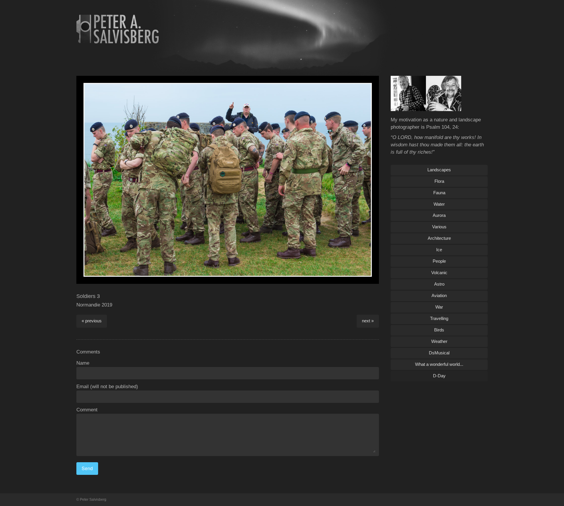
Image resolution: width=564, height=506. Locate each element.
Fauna (439, 192)
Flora (439, 181)
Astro (439, 284)
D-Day (439, 375)
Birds (439, 329)
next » (368, 320)
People (439, 261)
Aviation (439, 295)
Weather (439, 341)
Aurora (439, 215)
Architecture (439, 238)
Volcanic (439, 272)
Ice (439, 249)
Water (439, 204)
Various (439, 226)
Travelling (439, 318)
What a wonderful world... (439, 364)
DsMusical (439, 352)
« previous (92, 320)
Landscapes (439, 169)
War (439, 306)
